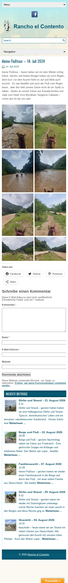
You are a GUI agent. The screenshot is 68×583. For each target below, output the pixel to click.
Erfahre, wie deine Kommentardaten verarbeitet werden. (34, 384)
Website (6, 361)
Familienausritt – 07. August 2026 (40, 464)
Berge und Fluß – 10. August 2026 (40, 432)
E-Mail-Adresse (11, 349)
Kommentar (9, 304)
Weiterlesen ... (17, 423)
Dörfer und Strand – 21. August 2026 (42, 400)
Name (6, 337)
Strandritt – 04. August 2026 (36, 520)
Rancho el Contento (38, 554)
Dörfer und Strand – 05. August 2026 (42, 492)
